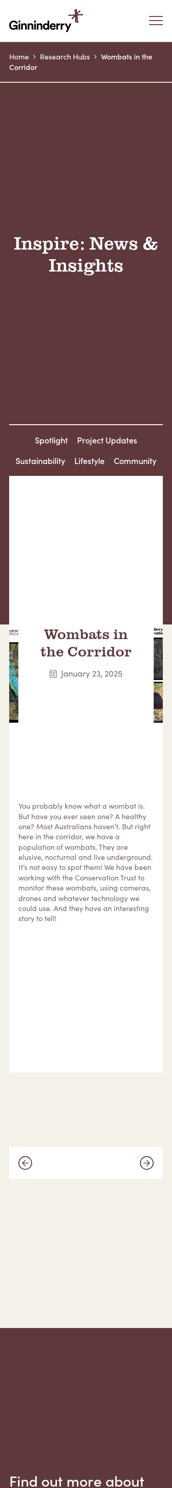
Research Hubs (65, 56)
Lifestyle (89, 460)
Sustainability (40, 460)
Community (135, 460)
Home (19, 56)
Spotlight (51, 440)
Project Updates (107, 440)
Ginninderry (48, 20)
